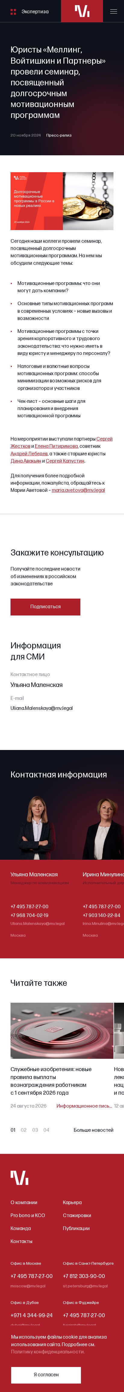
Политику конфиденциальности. (48, 1352)
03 (35, 1130)
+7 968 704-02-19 (29, 916)
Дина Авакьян (26, 461)
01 (13, 1130)
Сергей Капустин (65, 461)
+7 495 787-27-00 (29, 907)
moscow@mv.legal (28, 1286)
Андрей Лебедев (29, 454)
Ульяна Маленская (34, 874)
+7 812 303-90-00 (84, 1276)
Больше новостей (93, 1130)
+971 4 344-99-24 (32, 1315)
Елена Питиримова (56, 446)
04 (46, 1130)
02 (23, 1130)
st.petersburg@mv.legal (85, 1286)
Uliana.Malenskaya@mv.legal (42, 708)
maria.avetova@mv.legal (78, 490)
